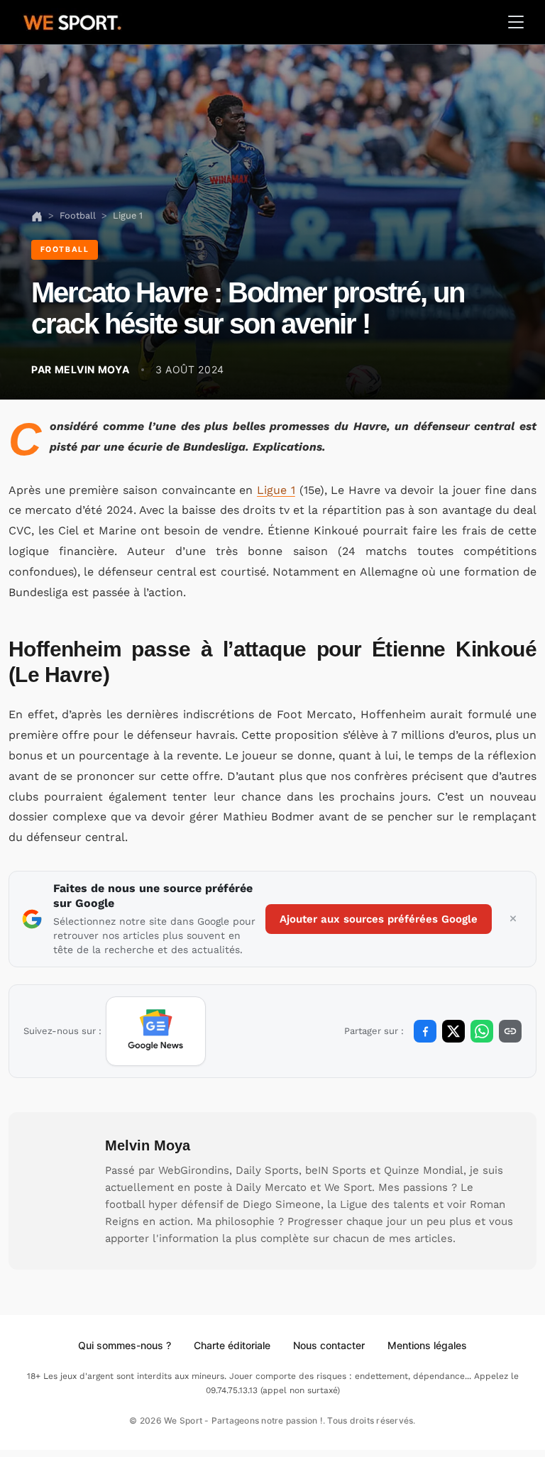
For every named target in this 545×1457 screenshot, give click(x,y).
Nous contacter (329, 1345)
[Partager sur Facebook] (425, 1031)
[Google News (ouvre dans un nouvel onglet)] (156, 1031)
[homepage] (72, 21)
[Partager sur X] (453, 1031)
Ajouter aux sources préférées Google (379, 919)
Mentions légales (427, 1345)
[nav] (37, 215)
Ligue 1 (276, 490)
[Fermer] (513, 919)
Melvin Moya (147, 1145)
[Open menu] (515, 22)
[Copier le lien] (510, 1031)
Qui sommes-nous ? (124, 1345)
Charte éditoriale (232, 1345)
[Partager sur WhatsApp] (481, 1031)
